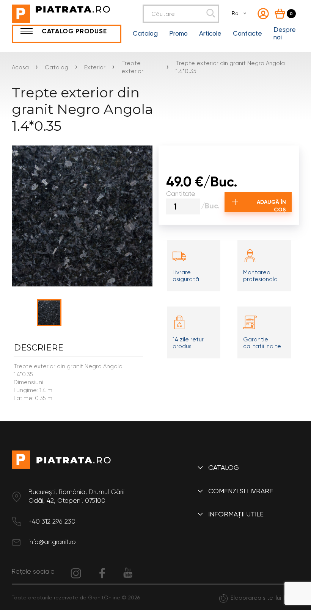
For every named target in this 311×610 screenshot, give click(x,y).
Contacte (247, 33)
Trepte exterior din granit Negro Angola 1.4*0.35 (230, 67)
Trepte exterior (132, 67)
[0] (281, 13)
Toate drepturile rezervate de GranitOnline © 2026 (76, 597)
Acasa (20, 67)
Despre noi (284, 33)
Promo (178, 33)
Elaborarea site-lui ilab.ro (265, 597)
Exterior (94, 67)
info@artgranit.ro (52, 542)
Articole (210, 33)
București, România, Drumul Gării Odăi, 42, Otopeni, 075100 (76, 496)
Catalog (145, 33)
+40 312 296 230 (51, 521)
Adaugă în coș (271, 205)
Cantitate (180, 193)
